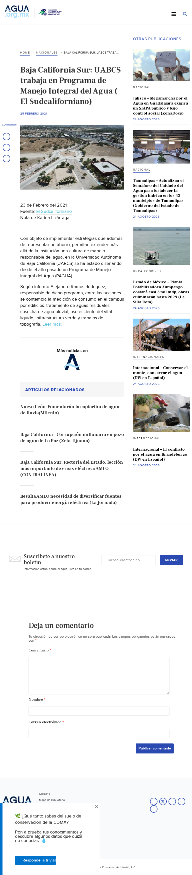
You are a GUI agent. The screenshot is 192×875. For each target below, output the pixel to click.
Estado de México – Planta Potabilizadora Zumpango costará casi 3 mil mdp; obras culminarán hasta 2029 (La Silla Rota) (161, 292)
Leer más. (52, 324)
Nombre (37, 699)
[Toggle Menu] (173, 14)
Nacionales (47, 52)
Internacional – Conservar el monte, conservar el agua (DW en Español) (160, 372)
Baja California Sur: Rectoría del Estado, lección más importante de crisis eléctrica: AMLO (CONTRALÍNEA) (71, 468)
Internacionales (148, 357)
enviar (171, 560)
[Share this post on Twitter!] (6, 147)
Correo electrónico (46, 722)
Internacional (146, 438)
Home (25, 52)
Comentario (39, 650)
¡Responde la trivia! (39, 860)
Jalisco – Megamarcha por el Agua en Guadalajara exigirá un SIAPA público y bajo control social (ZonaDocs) (160, 106)
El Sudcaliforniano (54, 211)
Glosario (44, 793)
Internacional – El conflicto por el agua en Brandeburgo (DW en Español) (160, 454)
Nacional (141, 87)
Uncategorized (147, 271)
